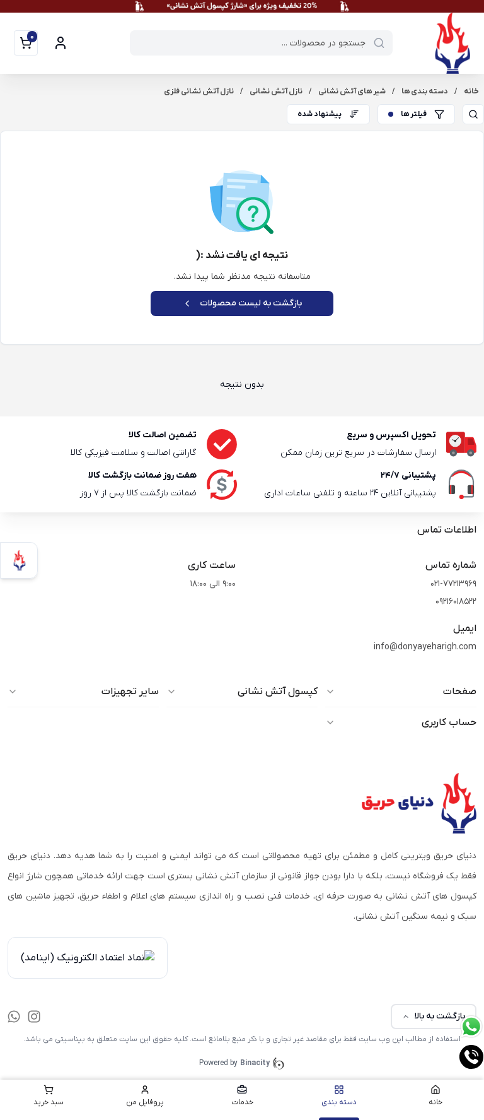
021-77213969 (453, 584)
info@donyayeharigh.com (425, 647)
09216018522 (455, 602)
